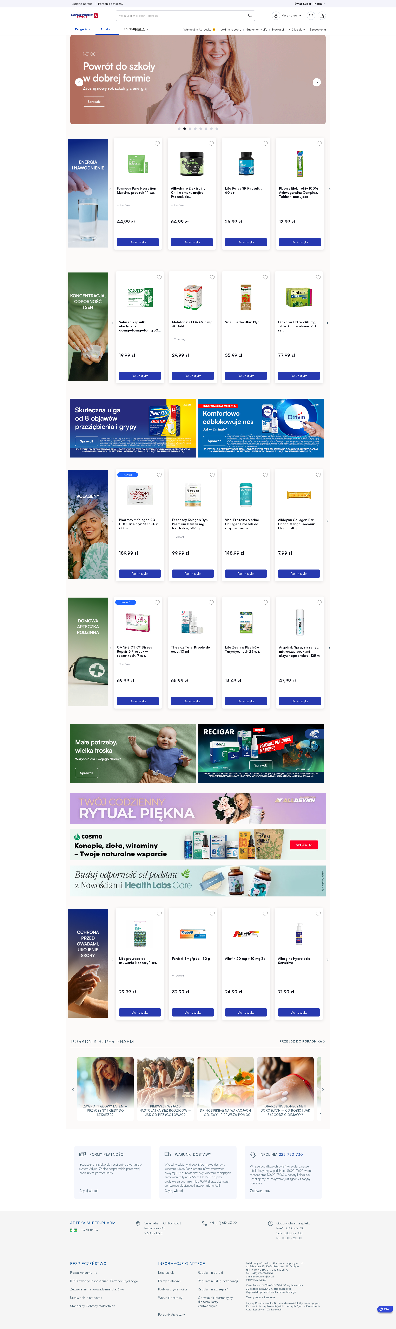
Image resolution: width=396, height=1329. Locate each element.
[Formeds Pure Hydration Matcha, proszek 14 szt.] (137, 163)
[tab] (179, 128)
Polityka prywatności (172, 1289)
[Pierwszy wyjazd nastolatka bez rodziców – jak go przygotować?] (165, 1090)
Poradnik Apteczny (171, 1314)
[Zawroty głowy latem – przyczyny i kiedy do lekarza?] (105, 1090)
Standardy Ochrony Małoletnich (92, 1306)
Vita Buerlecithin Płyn (242, 322)
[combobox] (185, 16)
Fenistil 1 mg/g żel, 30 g (191, 958)
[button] (136, 29)
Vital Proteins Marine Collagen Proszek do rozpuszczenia (242, 524)
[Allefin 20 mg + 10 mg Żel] (246, 933)
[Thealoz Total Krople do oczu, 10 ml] (191, 622)
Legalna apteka (88, 1230)
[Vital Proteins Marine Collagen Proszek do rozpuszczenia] (246, 495)
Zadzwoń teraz (260, 1191)
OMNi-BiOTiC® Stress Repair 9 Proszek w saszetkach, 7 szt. (134, 651)
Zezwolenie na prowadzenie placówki (97, 1289)
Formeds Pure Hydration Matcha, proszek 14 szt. (136, 190)
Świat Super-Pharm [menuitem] (308, 3)
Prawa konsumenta (83, 1273)
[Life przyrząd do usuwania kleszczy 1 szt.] (140, 933)
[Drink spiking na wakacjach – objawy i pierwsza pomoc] (225, 1090)
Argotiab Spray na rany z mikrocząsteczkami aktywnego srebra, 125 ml (300, 651)
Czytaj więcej (88, 1191)
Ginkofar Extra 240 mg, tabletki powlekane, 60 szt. (297, 326)
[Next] (317, 82)
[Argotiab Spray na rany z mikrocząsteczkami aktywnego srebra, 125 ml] (300, 622)
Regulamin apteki (210, 1273)
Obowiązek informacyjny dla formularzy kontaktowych (215, 1302)
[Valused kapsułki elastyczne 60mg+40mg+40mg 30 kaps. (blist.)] (140, 297)
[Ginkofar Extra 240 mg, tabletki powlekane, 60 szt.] (299, 297)
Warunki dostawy (170, 1298)
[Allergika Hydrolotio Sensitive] (299, 933)
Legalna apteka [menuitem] (82, 3)
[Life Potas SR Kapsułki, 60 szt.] (246, 163)
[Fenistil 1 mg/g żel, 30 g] (193, 933)
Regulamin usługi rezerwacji (218, 1281)
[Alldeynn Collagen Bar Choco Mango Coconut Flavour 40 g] (299, 495)
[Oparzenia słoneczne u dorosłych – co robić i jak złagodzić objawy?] (285, 1090)
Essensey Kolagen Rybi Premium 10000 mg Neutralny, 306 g (190, 524)
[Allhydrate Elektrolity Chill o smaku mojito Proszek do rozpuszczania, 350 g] (191, 163)
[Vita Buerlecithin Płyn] (246, 297)
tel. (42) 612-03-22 (223, 1223)
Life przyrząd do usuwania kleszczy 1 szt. (138, 960)
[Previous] (79, 82)
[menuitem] (82, 29)
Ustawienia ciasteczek (86, 1298)
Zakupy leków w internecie (260, 1297)
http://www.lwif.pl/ (256, 1279)
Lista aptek (166, 1273)
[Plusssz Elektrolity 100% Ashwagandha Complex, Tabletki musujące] (300, 163)
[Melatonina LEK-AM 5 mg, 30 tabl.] (193, 297)
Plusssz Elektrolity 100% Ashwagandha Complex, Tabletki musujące (298, 192)
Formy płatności (169, 1281)
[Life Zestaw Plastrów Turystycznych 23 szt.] (246, 622)
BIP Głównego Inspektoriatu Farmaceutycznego (104, 1281)
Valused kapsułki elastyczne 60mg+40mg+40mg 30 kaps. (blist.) (138, 328)
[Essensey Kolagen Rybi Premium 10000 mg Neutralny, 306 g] (193, 495)
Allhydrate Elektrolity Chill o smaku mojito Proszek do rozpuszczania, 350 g (188, 194)
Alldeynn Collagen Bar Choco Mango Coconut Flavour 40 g (297, 524)
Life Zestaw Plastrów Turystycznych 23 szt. (242, 649)
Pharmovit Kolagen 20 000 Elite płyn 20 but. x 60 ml (138, 524)
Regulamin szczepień (213, 1289)
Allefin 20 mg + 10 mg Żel (245, 958)
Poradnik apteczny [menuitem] (110, 3)
